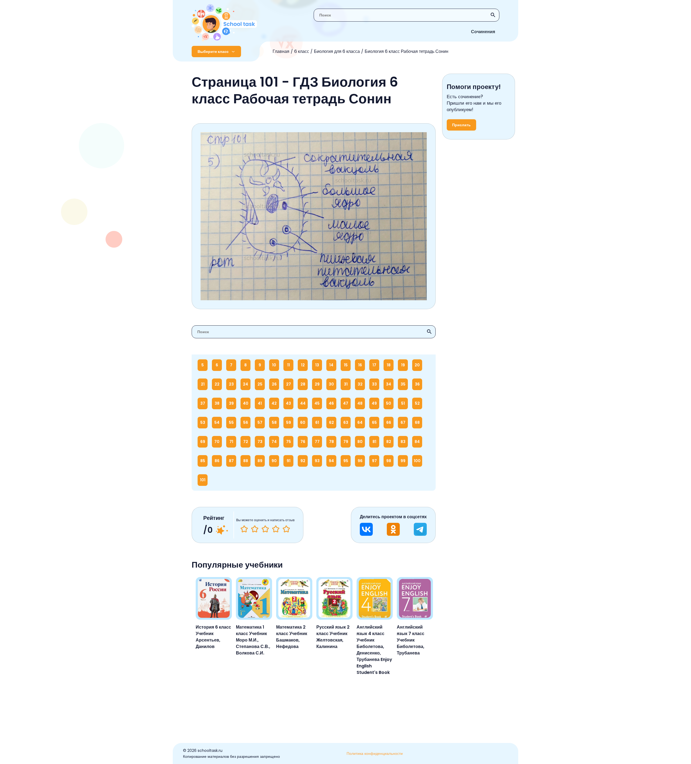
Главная (281, 51)
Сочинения (483, 32)
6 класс (301, 51)
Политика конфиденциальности (375, 753)
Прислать (461, 125)
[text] (286, 529)
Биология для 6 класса (337, 51)
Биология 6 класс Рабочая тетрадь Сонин (406, 51)
